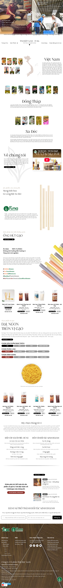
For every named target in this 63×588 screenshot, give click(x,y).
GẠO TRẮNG (31, 351)
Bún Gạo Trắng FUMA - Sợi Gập (39, 305)
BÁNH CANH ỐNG (43, 345)
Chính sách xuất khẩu (20, 542)
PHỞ (31, 345)
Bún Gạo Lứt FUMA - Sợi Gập (55, 305)
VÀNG (43, 351)
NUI (7, 345)
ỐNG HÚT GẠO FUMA (8, 304)
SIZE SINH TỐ (8, 309)
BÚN (19, 345)
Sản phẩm (4, 542)
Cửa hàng (44, 43)
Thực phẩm (5, 546)
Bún (6, 549)
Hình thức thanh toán (52, 544)
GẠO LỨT (28, 311)
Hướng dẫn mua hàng (52, 540)
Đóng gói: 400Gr (8, 307)
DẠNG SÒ (31, 357)
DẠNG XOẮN (44, 357)
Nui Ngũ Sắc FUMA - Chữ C (39, 407)
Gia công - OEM (19, 544)
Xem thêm (8, 167)
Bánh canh (7, 553)
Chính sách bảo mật (52, 546)
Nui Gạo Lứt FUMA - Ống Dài (8, 407)
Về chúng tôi (30, 46)
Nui (5, 548)
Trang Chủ (5, 43)
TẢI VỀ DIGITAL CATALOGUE (16, 492)
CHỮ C (19, 357)
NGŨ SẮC (19, 351)
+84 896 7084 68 (9, 578)
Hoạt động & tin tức (55, 43)
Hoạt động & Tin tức (7, 555)
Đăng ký (57, 517)
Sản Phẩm (13, 43)
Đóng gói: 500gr (37, 310)
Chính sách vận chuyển (53, 542)
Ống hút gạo (6, 544)
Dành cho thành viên (52, 549)
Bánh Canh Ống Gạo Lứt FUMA (24, 305)
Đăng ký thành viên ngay (55, 49)
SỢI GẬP (43, 310)
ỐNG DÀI (7, 357)
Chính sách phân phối (20, 540)
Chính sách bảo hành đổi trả (54, 548)
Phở (6, 551)
